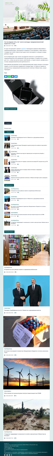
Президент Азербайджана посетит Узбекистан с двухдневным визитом (27, 137)
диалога (24, 48)
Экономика (14, 212)
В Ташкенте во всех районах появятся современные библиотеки (26, 190)
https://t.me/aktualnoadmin (22, 449)
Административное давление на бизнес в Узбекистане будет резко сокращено (29, 177)
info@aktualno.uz (10, 448)
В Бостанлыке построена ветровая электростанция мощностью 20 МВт (27, 214)
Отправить (8, 123)
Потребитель (15, 189)
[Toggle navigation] (5, 25)
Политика (14, 135)
